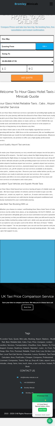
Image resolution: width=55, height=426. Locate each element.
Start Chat (42, 409)
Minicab (26, 4)
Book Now (27, 307)
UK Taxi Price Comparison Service (27, 296)
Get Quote (27, 78)
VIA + (44, 46)
